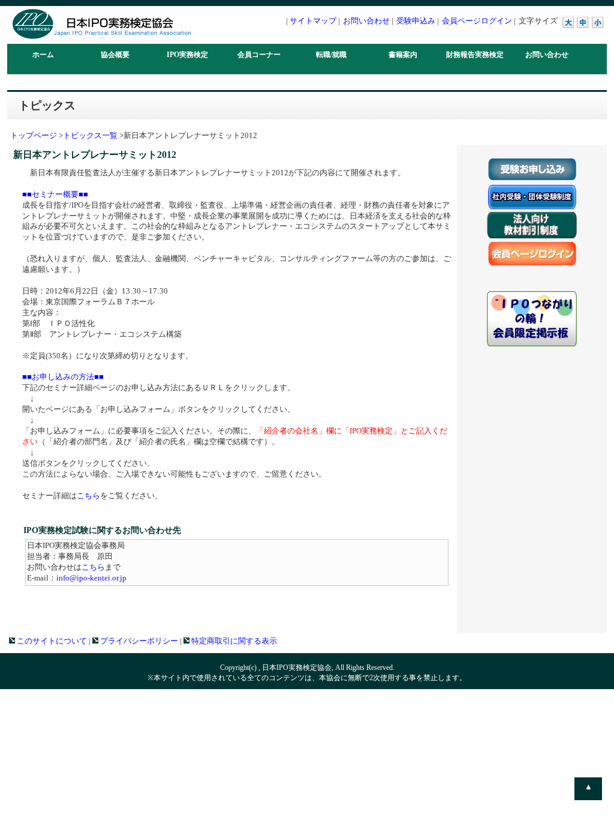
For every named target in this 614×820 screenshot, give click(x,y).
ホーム (43, 54)
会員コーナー (259, 54)
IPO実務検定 (187, 54)
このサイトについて (51, 641)
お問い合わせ (366, 20)
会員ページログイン (477, 20)
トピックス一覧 (90, 135)
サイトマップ (313, 20)
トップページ (33, 135)
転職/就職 (331, 54)
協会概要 (115, 54)
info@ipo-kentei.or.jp (91, 578)
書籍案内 (403, 54)
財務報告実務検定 (475, 54)
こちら (88, 496)
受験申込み (415, 20)
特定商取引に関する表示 (233, 641)
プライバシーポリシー (138, 641)
